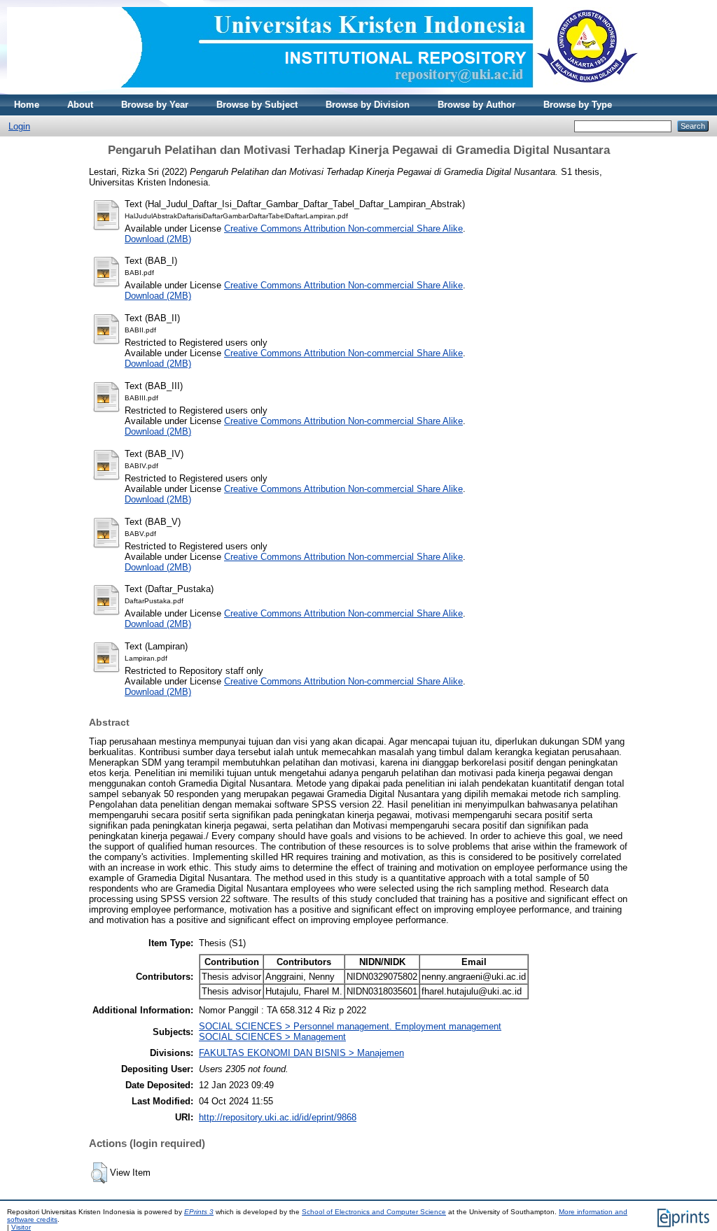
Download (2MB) (158, 239)
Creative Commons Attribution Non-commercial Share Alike (343, 228)
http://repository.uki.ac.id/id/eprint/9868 (277, 1117)
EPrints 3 (199, 1212)
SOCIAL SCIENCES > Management (272, 1037)
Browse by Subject (257, 104)
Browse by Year (154, 104)
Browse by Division (368, 104)
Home (26, 104)
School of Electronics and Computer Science (374, 1212)
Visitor (21, 1227)
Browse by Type (577, 104)
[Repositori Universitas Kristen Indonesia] (323, 91)
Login (19, 126)
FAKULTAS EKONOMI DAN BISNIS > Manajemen (301, 1053)
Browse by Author (476, 104)
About (80, 104)
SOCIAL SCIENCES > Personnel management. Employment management (350, 1026)
